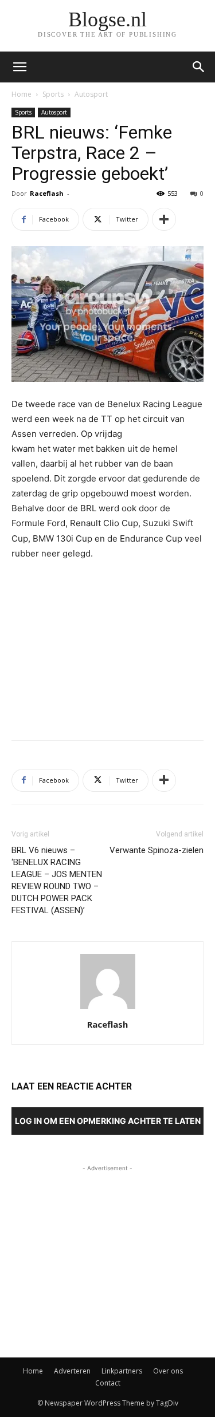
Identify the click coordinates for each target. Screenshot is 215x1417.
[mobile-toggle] (19, 67)
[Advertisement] (108, 647)
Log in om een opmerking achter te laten (108, 1121)
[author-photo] (107, 1008)
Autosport (91, 94)
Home (21, 94)
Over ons (168, 1371)
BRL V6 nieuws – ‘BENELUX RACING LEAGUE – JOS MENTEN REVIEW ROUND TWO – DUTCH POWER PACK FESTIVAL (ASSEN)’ (56, 880)
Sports (53, 94)
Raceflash (47, 193)
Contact (107, 1383)
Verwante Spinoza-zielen (157, 850)
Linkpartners (121, 1371)
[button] (199, 67)
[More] (164, 219)
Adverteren (72, 1371)
